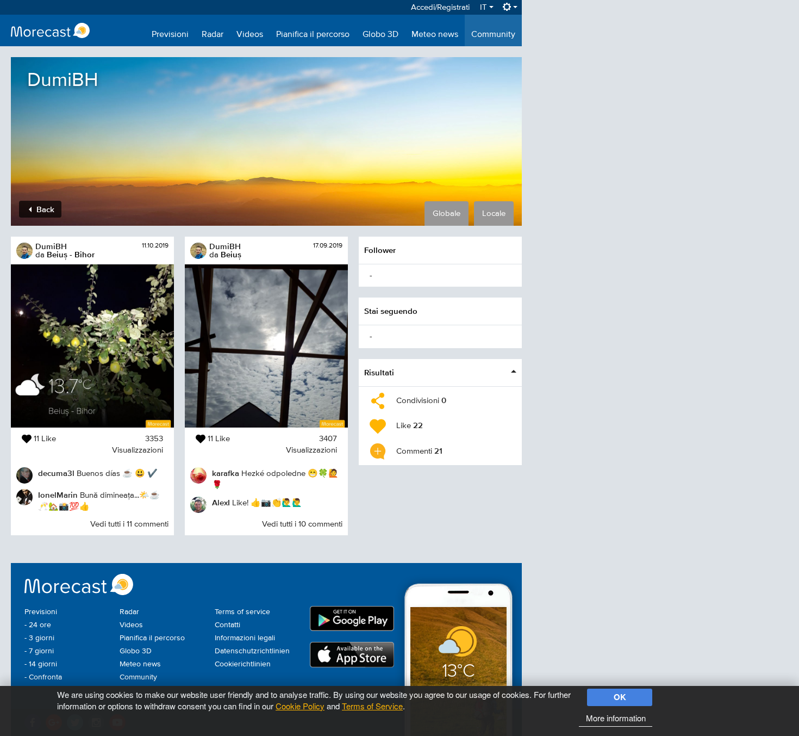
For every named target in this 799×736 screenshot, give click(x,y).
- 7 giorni (39, 651)
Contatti (227, 625)
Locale (493, 213)
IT (484, 7)
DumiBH (51, 246)
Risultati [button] (379, 372)
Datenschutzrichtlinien (252, 651)
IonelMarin (58, 494)
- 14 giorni (40, 664)
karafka (225, 473)
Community (493, 34)
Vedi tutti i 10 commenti (302, 524)
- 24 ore (37, 625)
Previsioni (170, 34)
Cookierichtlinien (243, 664)
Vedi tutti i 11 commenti (129, 524)
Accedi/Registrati (440, 7)
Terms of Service (372, 706)
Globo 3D (380, 34)
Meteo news (434, 34)
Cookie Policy (300, 706)
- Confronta (43, 677)
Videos (249, 34)
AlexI (221, 502)
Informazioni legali (245, 638)
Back (44, 209)
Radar (212, 34)
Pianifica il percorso (312, 34)
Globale (446, 213)
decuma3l (56, 473)
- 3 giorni (39, 638)
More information (616, 717)
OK (620, 697)
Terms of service (242, 612)
